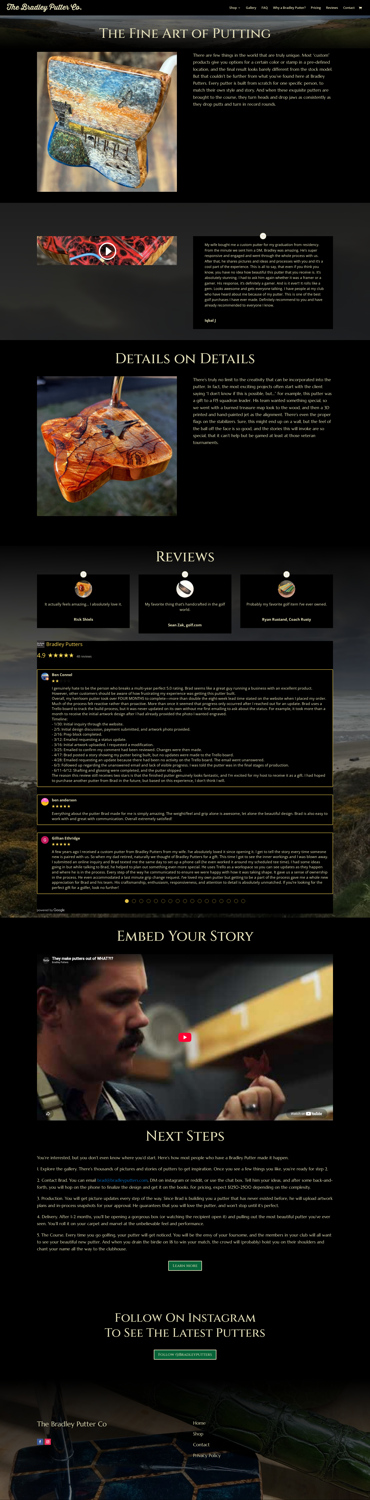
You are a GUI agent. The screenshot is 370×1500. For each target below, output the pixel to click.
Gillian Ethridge (66, 838)
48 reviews (84, 656)
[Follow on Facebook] (40, 1442)
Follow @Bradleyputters (185, 1354)
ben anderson (64, 800)
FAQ (265, 8)
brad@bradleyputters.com (122, 1180)
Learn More (185, 1265)
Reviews (332, 8)
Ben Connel (62, 675)
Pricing (316, 8)
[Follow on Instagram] (48, 1442)
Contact (349, 8)
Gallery (251, 8)
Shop (233, 8)
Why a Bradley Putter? (289, 8)
